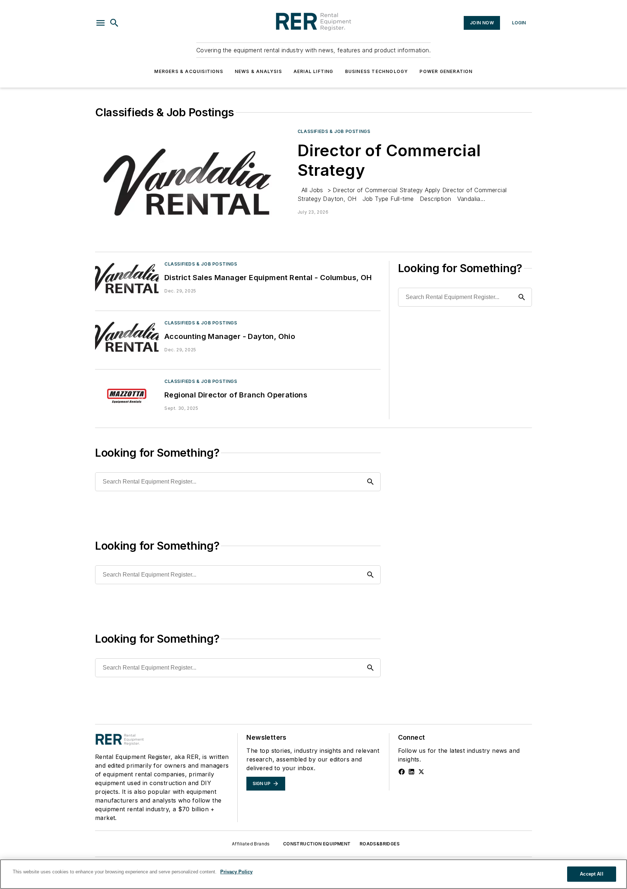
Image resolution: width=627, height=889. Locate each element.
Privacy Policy (236, 871)
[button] (100, 22)
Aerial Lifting (313, 71)
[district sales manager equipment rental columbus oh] (127, 278)
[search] (114, 22)
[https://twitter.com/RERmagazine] (421, 771)
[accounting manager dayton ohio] (127, 337)
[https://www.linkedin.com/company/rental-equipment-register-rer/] (411, 771)
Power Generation (445, 71)
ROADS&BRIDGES (379, 843)
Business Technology (376, 71)
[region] (313, 874)
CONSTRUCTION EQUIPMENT (317, 843)
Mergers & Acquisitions (188, 71)
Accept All (591, 874)
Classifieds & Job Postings (334, 131)
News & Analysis (258, 71)
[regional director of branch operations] (127, 395)
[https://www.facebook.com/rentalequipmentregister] (401, 771)
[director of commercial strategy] (193, 183)
